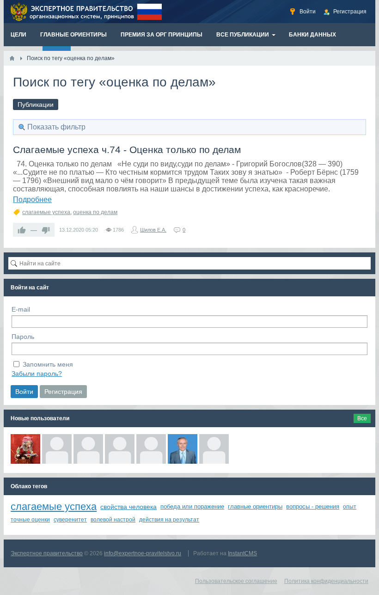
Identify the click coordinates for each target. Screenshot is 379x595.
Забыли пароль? (37, 373)
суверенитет (70, 519)
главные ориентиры (255, 506)
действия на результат (169, 519)
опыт (349, 506)
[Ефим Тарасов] (88, 449)
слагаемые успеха (46, 212)
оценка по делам (95, 212)
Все (362, 418)
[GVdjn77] (214, 449)
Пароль (23, 336)
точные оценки (30, 519)
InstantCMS (242, 553)
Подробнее (32, 199)
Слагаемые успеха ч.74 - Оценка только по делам (127, 149)
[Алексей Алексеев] (151, 449)
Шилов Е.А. (153, 230)
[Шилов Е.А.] (182, 449)
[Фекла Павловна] (25, 449)
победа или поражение (192, 506)
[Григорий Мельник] (119, 449)
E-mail (21, 309)
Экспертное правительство (47, 553)
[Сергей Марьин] (57, 449)
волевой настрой (113, 519)
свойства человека (128, 506)
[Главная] (12, 58)
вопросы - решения (312, 506)
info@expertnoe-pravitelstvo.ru (142, 553)
